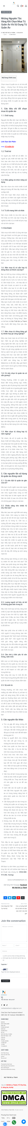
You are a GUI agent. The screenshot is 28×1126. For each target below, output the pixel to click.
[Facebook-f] (1, 1005)
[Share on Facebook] (5, 897)
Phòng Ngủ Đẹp (6, 12)
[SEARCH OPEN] (18, 6)
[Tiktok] (7, 1005)
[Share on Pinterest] (18, 897)
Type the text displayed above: (10, 972)
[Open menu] (4, 6)
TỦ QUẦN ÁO (9, 147)
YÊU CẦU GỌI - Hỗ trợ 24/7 (8, 999)
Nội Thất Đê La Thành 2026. (8, 1109)
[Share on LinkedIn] (14, 897)
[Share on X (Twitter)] (10, 897)
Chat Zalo (4, 1012)
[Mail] (23, 897)
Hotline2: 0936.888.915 (17, 1015)
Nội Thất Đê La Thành (9, 32)
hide (14, 78)
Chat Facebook (12, 1012)
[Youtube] (4, 1005)
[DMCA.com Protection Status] (14, 1098)
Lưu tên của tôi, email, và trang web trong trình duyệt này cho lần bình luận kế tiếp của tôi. (14, 958)
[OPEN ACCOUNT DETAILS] (26, 6)
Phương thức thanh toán (8, 1115)
